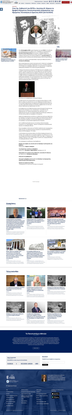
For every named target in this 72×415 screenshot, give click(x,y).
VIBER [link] (36, 363)
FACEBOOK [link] (10, 363)
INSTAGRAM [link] (24, 363)
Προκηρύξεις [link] (58, 3)
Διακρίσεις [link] (43, 3)
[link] (1, 9)
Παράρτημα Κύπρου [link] (39, 1)
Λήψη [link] (25, 198)
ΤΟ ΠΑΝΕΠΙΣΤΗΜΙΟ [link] (65, 2)
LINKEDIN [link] (30, 363)
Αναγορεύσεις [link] (28, 3)
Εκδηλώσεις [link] (34, 3)
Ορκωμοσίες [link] (52, 3)
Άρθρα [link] (48, 3)
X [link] (16, 363)
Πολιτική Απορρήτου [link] (53, 410)
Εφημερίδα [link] (46, 1)
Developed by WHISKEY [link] (62, 410)
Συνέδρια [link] (39, 3)
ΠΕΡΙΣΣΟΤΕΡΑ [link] (36, 348)
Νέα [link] (19, 3)
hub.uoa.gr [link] (53, 391)
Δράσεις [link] (22, 3)
